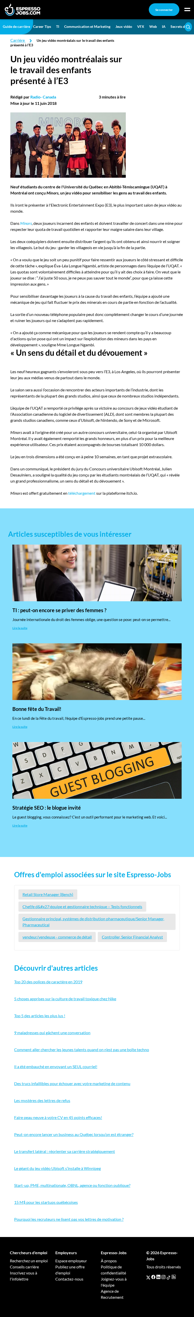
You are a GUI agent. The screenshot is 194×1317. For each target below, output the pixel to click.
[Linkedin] (158, 1277)
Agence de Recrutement (112, 1294)
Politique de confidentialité (113, 1269)
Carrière (17, 40)
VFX (140, 26)
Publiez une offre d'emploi (70, 1269)
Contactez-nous (69, 1278)
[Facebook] (153, 1277)
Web (153, 26)
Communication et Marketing (87, 26)
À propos (109, 1260)
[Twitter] (148, 1277)
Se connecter (164, 10)
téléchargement (81, 493)
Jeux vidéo (123, 26)
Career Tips (42, 26)
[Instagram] (163, 1277)
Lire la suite (19, 628)
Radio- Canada (43, 96)
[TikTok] (168, 1277)
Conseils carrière (24, 1266)
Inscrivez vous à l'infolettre (23, 1275)
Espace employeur (71, 1260)
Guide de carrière (16, 26)
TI (57, 26)
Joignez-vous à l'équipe (114, 1281)
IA (163, 26)
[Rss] (174, 1277)
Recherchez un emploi (29, 1260)
